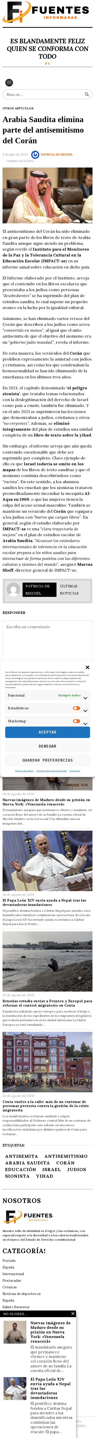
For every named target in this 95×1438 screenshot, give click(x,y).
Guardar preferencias (47, 760)
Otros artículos (18, 108)
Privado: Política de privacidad (51, 770)
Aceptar (47, 732)
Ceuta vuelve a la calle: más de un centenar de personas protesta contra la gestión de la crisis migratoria (46, 1106)
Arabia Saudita (27, 1163)
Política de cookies (24, 770)
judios (76, 1169)
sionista (17, 1176)
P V (47, 64)
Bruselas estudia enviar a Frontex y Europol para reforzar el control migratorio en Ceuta (47, 1003)
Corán (65, 1163)
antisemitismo (66, 1156)
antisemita (21, 1156)
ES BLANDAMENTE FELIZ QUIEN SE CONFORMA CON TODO (47, 48)
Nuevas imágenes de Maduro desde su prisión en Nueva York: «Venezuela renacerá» (46, 802)
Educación (20, 1169)
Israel (51, 1169)
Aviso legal (74, 770)
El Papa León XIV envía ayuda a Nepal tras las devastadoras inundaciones (44, 902)
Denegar (47, 746)
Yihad (44, 1176)
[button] (87, 667)
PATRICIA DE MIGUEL (57, 154)
